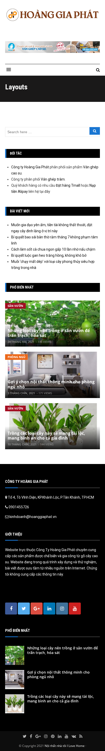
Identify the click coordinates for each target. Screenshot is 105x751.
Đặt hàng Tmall (68, 185)
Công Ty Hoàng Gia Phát (56, 550)
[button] (8, 69)
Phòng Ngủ (16, 357)
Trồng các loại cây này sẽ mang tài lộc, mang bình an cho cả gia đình (46, 435)
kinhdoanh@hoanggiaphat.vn (33, 517)
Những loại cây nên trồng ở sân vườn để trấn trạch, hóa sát (49, 333)
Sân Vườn (15, 306)
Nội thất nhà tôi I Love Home (65, 746)
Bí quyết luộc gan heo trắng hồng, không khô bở (48, 255)
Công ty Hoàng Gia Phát (30, 167)
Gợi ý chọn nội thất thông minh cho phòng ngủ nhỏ (51, 384)
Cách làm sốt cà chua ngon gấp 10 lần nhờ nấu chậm (53, 249)
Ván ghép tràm (53, 179)
